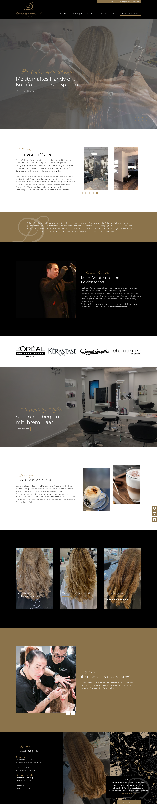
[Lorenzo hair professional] (29, 9)
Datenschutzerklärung (128, 793)
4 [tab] (147, 118)
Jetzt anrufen (23, 429)
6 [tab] (139, 121)
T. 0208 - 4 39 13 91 (108, 1)
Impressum (123, 802)
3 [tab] (143, 118)
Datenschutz (134, 802)
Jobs (114, 13)
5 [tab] (136, 121)
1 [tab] (136, 118)
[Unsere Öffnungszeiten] (154, 508)
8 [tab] (147, 121)
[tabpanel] (78, 70)
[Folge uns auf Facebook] (154, 519)
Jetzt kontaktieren (130, 13)
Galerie (90, 13)
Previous (68, 713)
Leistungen (77, 13)
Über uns (61, 13)
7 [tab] (143, 121)
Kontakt (103, 13)
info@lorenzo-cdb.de (129, 1)
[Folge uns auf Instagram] (154, 513)
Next (73, 713)
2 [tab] (139, 118)
